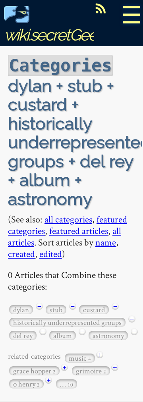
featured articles (78, 230)
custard (94, 309)
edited (50, 253)
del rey (23, 335)
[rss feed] (100, 8)
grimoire (91, 370)
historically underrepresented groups (67, 322)
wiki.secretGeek (54, 34)
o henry (26, 383)
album (62, 335)
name (105, 242)
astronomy (108, 335)
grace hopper (34, 370)
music (80, 358)
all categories (68, 219)
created (21, 253)
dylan (21, 309)
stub (56, 309)
